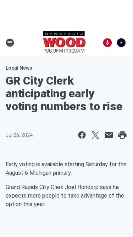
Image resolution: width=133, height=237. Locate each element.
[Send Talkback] (107, 42)
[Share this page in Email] (109, 135)
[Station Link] (64, 42)
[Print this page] (122, 135)
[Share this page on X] (95, 135)
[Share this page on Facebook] (82, 135)
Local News (19, 68)
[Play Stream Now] (121, 42)
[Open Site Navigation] (10, 42)
